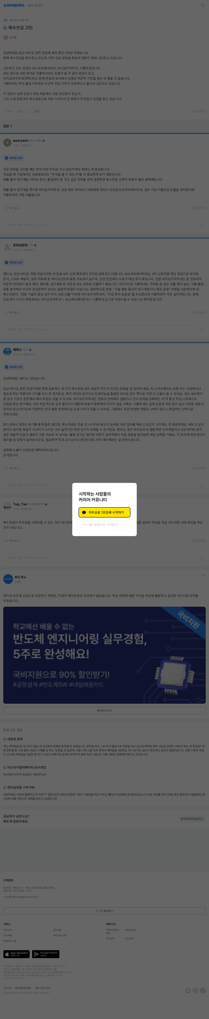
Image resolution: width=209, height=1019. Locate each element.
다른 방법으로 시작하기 (102, 525)
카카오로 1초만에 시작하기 (106, 512)
